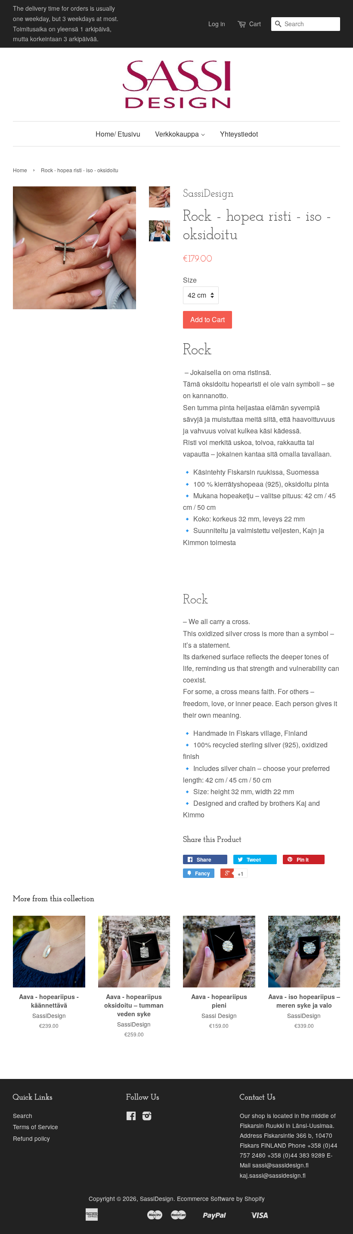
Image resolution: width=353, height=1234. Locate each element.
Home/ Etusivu (118, 134)
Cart (255, 23)
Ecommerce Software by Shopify (221, 1198)
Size (190, 280)
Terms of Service (35, 1126)
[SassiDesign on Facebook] (131, 1117)
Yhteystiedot (239, 134)
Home (20, 170)
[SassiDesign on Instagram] (147, 1117)
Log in (216, 23)
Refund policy (31, 1138)
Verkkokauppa (178, 134)
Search (22, 1115)
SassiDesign (156, 1198)
